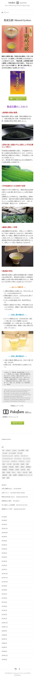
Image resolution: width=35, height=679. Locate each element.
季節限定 (5, 469)
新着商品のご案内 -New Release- (11, 501)
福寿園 (15, 475)
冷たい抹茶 (16, 464)
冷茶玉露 (11, 467)
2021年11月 (5, 577)
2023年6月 (4, 524)
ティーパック (6, 461)
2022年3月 (4, 561)
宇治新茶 (11, 469)
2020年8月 (4, 635)
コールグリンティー (7, 458)
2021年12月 (5, 573)
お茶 (27, 450)
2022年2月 (4, 565)
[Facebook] (19, 669)
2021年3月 (4, 610)
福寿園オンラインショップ (25, 475)
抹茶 (28, 469)
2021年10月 (5, 582)
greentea (14, 450)
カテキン (17, 456)
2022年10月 (5, 532)
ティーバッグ (26, 458)
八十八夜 (9, 464)
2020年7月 (4, 639)
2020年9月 (4, 631)
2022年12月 (5, 528)
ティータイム (18, 458)
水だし (13, 472)
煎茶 (30, 472)
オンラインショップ (7, 456)
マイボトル (14, 461)
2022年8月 (4, 541)
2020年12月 (5, 622)
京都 (4, 464)
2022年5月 (4, 553)
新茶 (4, 472)
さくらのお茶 (12, 453)
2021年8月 (4, 590)
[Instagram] (16, 669)
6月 (3, 450)
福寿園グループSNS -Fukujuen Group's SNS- (13, 509)
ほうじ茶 (20, 453)
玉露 (10, 475)
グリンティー (24, 456)
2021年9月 (4, 586)
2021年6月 (4, 598)
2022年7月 (4, 545)
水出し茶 (25, 472)
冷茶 (27, 464)
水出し (19, 472)
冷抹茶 (22, 464)
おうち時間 (21, 450)
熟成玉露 (5, 475)
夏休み (22, 467)
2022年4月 (4, 557)
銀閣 (8, 478)
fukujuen (8, 450)
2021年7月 (4, 594)
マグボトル (21, 461)
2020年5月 (4, 647)
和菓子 (17, 467)
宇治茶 (17, 469)
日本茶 (8, 472)
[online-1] (18, 98)
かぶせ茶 (5, 453)
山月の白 (23, 469)
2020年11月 (5, 627)
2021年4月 (4, 606)
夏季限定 (28, 467)
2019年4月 (4, 659)
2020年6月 (4, 643)
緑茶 (4, 478)
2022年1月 (4, 569)
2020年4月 (4, 651)
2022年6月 (4, 549)
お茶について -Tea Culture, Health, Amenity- (13, 492)
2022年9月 (4, 536)
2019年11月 (5, 655)
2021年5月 (4, 602)
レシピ (28, 461)
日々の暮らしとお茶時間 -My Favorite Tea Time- (15, 505)
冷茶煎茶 (5, 467)
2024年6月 (4, 520)
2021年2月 (4, 614)
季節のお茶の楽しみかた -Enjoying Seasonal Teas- (15, 497)
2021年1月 (4, 618)
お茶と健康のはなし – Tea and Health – (12, 488)
